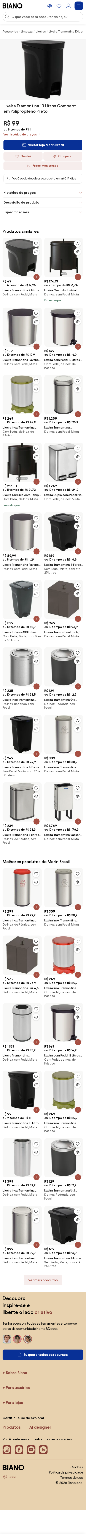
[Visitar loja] (43, 69)
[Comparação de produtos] (49, 6)
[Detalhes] (36, 277)
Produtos (12, 1427)
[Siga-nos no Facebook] (19, 1449)
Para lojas (14, 1402)
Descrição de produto (21, 202)
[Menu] (79, 6)
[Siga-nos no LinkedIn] (43, 1449)
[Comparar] (36, 251)
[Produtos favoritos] (59, 6)
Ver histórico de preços (20, 134)
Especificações (16, 212)
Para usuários (18, 1388)
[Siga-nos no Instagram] (7, 1449)
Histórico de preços (19, 192)
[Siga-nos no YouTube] (31, 1449)
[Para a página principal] (12, 6)
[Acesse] (68, 6)
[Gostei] (36, 243)
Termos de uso (71, 1477)
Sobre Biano (16, 1373)
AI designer (40, 1427)
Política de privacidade (66, 1472)
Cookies (76, 1467)
